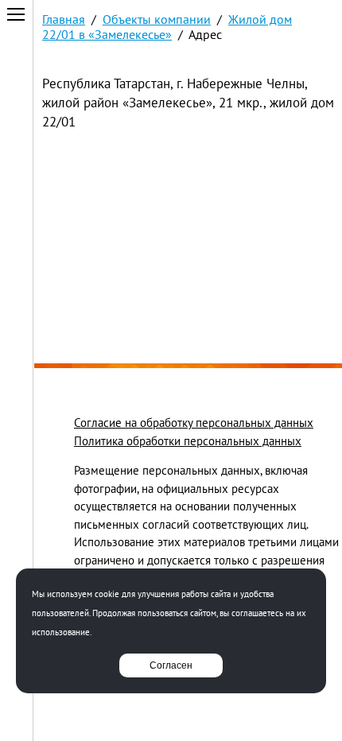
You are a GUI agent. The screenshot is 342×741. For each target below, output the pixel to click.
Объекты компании (157, 19)
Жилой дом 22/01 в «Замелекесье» (167, 26)
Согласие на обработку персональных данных (193, 422)
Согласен (171, 665)
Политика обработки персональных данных (187, 440)
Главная (63, 19)
